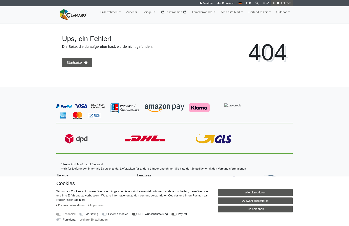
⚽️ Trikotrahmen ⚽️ (173, 12)
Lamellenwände (202, 12)
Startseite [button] (74, 62)
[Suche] (257, 3)
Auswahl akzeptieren (255, 200)
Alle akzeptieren (255, 192)
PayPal (182, 213)
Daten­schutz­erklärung (72, 205)
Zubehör (131, 12)
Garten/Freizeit (258, 12)
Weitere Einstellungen (94, 219)
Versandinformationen (232, 168)
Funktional (69, 219)
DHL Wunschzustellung (153, 213)
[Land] (240, 3)
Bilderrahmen (109, 12)
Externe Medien (118, 213)
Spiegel (147, 12)
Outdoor (281, 12)
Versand (98, 164)
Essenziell (69, 213)
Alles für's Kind (230, 12)
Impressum (97, 205)
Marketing (91, 213)
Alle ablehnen (255, 208)
